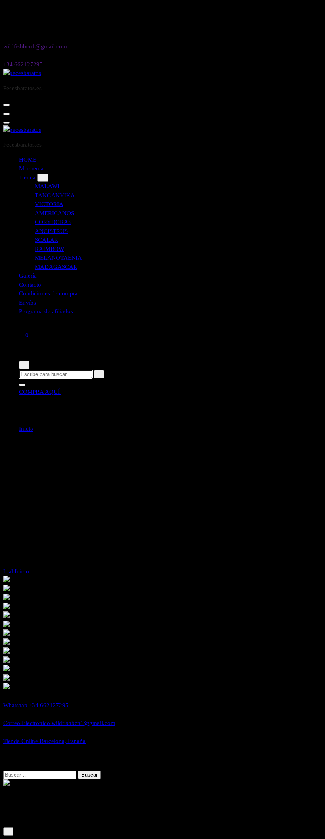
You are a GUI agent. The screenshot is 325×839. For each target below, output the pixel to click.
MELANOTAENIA (58, 258)
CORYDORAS (53, 222)
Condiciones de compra (48, 293)
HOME (27, 159)
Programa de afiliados (46, 311)
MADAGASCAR (56, 267)
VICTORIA (49, 204)
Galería (28, 275)
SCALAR (46, 240)
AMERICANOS (54, 213)
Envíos (27, 302)
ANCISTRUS (51, 231)
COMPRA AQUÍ (40, 392)
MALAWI (47, 186)
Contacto (30, 285)
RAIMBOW (49, 249)
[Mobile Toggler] (42, 178)
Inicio (26, 429)
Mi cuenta (31, 168)
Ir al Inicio (17, 571)
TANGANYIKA (55, 195)
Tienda (27, 177)
